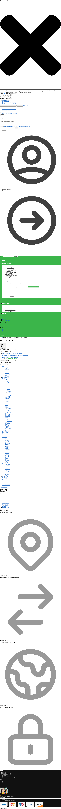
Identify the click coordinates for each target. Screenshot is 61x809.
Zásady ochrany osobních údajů (9, 109)
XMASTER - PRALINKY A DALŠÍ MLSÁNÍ (7, 461)
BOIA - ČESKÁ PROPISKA (9, 420)
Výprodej (4, 463)
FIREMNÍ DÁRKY (7, 445)
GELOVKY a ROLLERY (7, 382)
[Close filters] (0, 509)
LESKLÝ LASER (6, 431)
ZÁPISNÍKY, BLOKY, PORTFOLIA (7, 375)
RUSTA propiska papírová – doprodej (10, 357)
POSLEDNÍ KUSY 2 (7, 470)
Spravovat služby (6, 101)
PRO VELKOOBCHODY (9, 414)
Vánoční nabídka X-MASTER (6, 437)
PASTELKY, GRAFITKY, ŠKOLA (7, 403)
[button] (30, 45)
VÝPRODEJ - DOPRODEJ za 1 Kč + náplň (7, 473)
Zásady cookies (5, 108)
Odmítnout (6, 105)
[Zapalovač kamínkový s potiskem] (34, 282)
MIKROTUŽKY (8, 397)
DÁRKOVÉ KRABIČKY (7, 369)
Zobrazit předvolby (12, 105)
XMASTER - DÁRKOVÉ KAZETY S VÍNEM (7, 457)
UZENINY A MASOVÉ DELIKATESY (8, 453)
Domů (1, 337)
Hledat (16, 256)
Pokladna (4, 190)
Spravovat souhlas (3, 808)
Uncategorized (5, 507)
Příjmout (1, 105)
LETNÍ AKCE (5, 432)
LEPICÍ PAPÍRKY (7, 371)
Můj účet (4, 130)
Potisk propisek (5, 503)
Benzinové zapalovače (7, 481)
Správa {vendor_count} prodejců (9, 102)
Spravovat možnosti (6, 100)
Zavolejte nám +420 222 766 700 (7, 325)
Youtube (4, 330)
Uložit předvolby (20, 105)
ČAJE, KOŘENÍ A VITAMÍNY (7, 439)
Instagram (4, 331)
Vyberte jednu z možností (33, 286)
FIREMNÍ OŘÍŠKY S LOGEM (7, 447)
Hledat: (1, 127)
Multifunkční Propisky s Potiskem (7, 399)
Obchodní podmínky (6, 110)
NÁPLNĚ (7, 373)
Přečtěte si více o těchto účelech (9, 103)
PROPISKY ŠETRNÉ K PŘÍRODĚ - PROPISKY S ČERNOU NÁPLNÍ (7, 425)
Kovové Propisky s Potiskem (7, 384)
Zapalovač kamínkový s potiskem (14, 285)
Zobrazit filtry (3, 348)
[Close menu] (0, 112)
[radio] (36, 289)
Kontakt (4, 775)
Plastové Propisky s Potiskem (7, 406)
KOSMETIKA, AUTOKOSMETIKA (9, 450)
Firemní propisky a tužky (7, 355)
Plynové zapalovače (11, 283)
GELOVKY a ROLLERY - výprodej (7, 467)
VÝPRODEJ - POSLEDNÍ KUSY (6, 477)
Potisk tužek (5, 504)
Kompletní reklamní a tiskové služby (7, 800)
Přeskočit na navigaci (4, 113)
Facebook (4, 329)
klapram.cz (2, 494)
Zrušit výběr (12, 296)
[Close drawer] (0, 115)
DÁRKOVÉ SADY (7, 380)
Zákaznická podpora (6, 320)
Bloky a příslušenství (5, 367)
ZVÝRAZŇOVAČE (6, 485)
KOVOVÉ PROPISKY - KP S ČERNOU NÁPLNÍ (9, 389)
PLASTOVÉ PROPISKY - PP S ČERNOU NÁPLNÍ (9, 410)
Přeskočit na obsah (13, 113)
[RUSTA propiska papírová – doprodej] (24, 353)
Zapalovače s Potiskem (21, 283)
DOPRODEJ (7, 464)
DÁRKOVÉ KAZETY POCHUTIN (7, 442)
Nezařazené (5, 433)
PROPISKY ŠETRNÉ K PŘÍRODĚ (20, 355)
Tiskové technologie (6, 774)
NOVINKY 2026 (5, 434)
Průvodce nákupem (6, 773)
